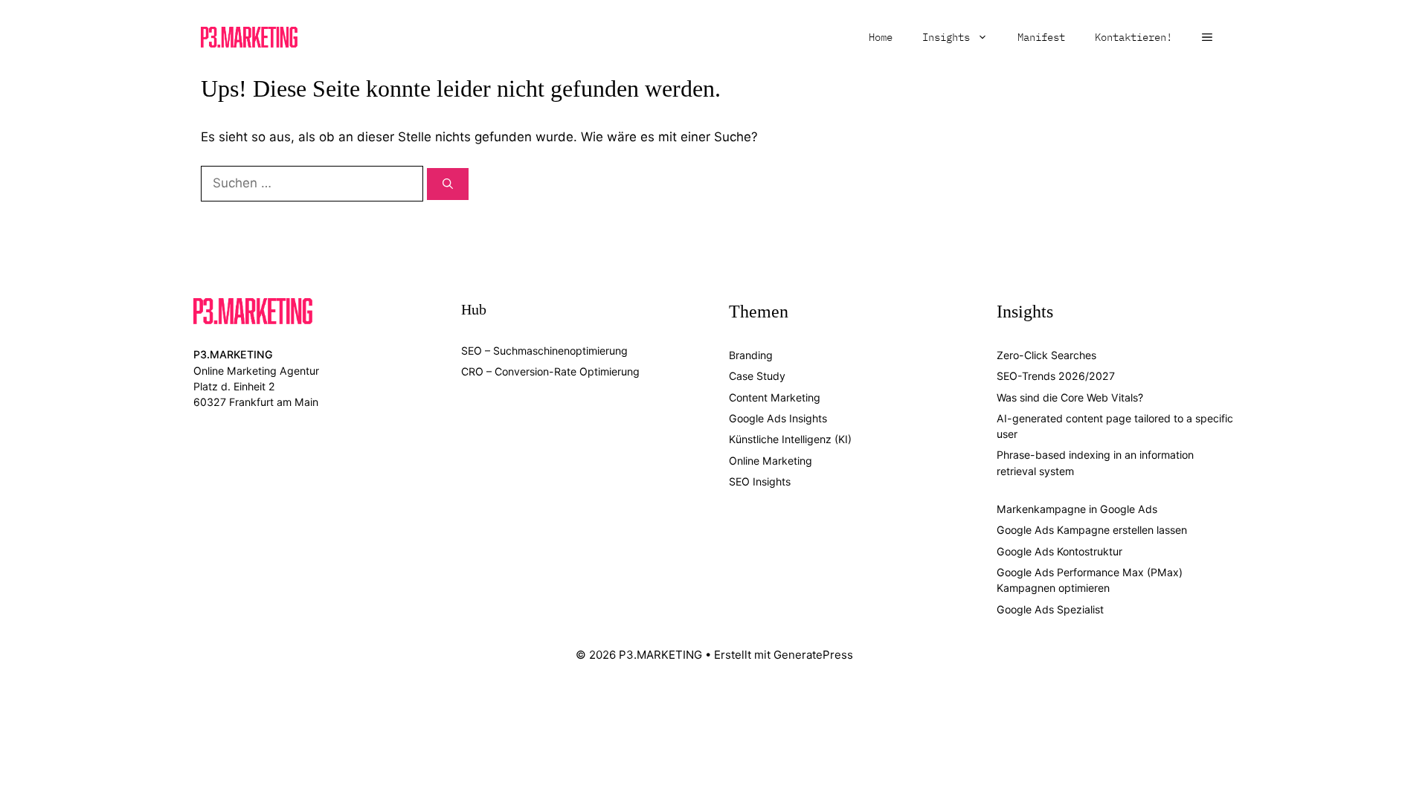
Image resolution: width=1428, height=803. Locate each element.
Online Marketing (770, 460)
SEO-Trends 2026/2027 (1056, 376)
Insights (946, 37)
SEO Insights (760, 481)
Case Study (757, 376)
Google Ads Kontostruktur (1059, 551)
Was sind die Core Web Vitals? (1070, 397)
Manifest (1041, 37)
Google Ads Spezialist (1050, 609)
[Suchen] (448, 184)
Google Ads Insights (778, 418)
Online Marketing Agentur (256, 370)
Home (880, 37)
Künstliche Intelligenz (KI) (790, 439)
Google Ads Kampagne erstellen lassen (1092, 529)
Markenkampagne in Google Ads (1077, 509)
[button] (1207, 37)
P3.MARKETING (233, 354)
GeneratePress (813, 655)
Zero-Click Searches (1046, 355)
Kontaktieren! (1133, 37)
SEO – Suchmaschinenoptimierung (544, 350)
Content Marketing (774, 397)
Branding (751, 355)
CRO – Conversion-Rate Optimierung (550, 371)
